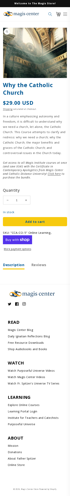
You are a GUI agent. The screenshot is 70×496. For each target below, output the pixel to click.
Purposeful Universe (21, 424)
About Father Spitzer (22, 458)
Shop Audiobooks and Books (27, 349)
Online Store (16, 465)
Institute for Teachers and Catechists (33, 418)
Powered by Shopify (48, 489)
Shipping (7, 109)
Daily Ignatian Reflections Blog (29, 336)
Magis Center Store (30, 489)
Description (13, 264)
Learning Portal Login (22, 411)
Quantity (11, 190)
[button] (50, 14)
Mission (13, 446)
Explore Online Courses (23, 405)
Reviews (38, 264)
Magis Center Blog (20, 330)
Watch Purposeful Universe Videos (31, 370)
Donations (15, 452)
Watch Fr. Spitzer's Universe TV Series (34, 383)
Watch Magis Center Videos (26, 377)
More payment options (17, 249)
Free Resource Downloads (26, 343)
